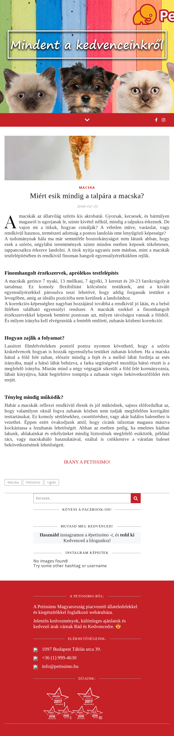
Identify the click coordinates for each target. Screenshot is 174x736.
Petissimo (33, 482)
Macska (87, 187)
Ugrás (51, 482)
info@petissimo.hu (60, 666)
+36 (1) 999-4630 (59, 657)
